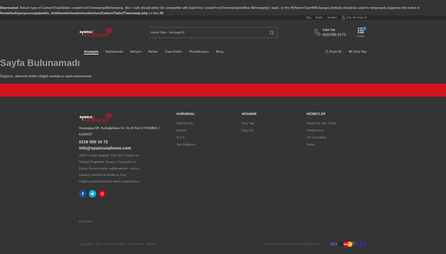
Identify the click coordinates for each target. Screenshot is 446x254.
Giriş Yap (351, 17)
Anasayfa (91, 51)
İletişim (319, 17)
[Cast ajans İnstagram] (102, 193)
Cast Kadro (173, 51)
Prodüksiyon (199, 51)
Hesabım (332, 17)
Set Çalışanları (317, 137)
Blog (308, 17)
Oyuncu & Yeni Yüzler (321, 123)
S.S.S (181, 137)
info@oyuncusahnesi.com (105, 148)
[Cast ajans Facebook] (82, 193)
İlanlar (153, 51)
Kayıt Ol (362, 17)
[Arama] (272, 32)
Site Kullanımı (186, 144)
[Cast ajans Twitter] (92, 193)
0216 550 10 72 (334, 35)
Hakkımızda (114, 51)
